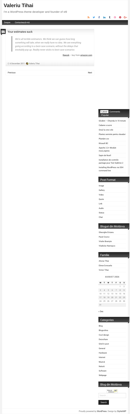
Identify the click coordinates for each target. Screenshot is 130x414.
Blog (101, 326)
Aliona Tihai (104, 261)
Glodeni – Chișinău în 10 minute (112, 121)
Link (100, 204)
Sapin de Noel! (105, 155)
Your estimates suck (20, 31)
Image (101, 186)
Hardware (103, 353)
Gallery (102, 190)
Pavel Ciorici (104, 237)
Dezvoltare (103, 339)
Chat (101, 217)
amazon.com (86, 55)
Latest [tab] (104, 111)
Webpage (103, 375)
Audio (101, 208)
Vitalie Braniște (105, 241)
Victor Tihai (104, 270)
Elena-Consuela (105, 265)
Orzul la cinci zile (106, 130)
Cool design (104, 335)
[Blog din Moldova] (112, 391)
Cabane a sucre (105, 125)
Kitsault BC (103, 143)
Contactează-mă (22, 22)
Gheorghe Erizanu (106, 232)
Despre (7, 22)
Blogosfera (103, 330)
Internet (102, 357)
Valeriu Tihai (18, 5)
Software (102, 371)
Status (101, 213)
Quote (101, 199)
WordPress (102, 411)
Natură (101, 366)
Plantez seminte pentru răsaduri (112, 134)
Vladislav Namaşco (107, 246)
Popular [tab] (105, 115)
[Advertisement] (112, 67)
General (102, 348)
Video (101, 195)
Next (90, 72)
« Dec (100, 311)
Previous (11, 72)
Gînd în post (104, 344)
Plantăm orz (104, 139)
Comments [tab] (114, 111)
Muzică (102, 362)
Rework (66, 55)
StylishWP (121, 411)
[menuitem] (7, 22)
